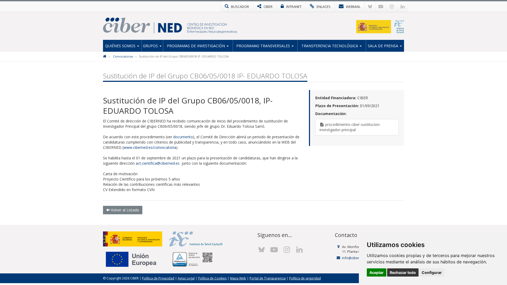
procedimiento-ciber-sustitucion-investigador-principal (350, 127)
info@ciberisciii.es (356, 257)
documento (183, 136)
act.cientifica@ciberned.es (158, 163)
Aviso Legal (186, 278)
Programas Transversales (263, 45)
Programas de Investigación (196, 45)
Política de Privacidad (158, 278)
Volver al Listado (124, 209)
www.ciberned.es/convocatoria (150, 147)
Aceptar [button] (376, 272)
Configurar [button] (432, 272)
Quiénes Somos (121, 45)
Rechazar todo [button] (403, 272)
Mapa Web (238, 278)
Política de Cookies (212, 278)
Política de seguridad (305, 278)
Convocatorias (123, 56)
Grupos (151, 45)
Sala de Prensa (383, 45)
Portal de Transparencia (268, 278)
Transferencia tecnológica (330, 45)
